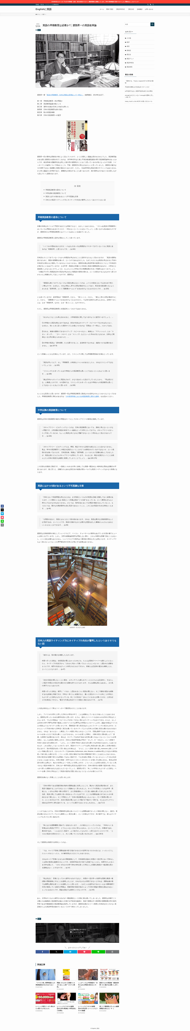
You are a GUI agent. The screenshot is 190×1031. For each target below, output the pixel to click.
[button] (42, 951)
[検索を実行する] (152, 24)
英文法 (129, 54)
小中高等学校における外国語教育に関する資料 (82, 396)
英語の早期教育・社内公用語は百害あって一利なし (65, 95)
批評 (39, 30)
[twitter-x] (148, 4)
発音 (128, 46)
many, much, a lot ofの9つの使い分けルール (138, 101)
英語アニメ (130, 58)
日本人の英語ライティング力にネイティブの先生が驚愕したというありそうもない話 (76, 200)
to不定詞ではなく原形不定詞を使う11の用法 (138, 91)
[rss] (150, 4)
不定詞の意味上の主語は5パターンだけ (137, 87)
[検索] (153, 4)
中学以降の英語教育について (56, 193)
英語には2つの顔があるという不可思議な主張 (62, 196)
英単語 (129, 50)
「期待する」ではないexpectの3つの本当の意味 (139, 82)
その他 (129, 38)
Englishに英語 (44, 9)
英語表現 (129, 67)
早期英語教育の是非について (56, 190)
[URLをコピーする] (112, 951)
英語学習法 (130, 63)
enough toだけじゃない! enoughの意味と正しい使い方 (139, 96)
